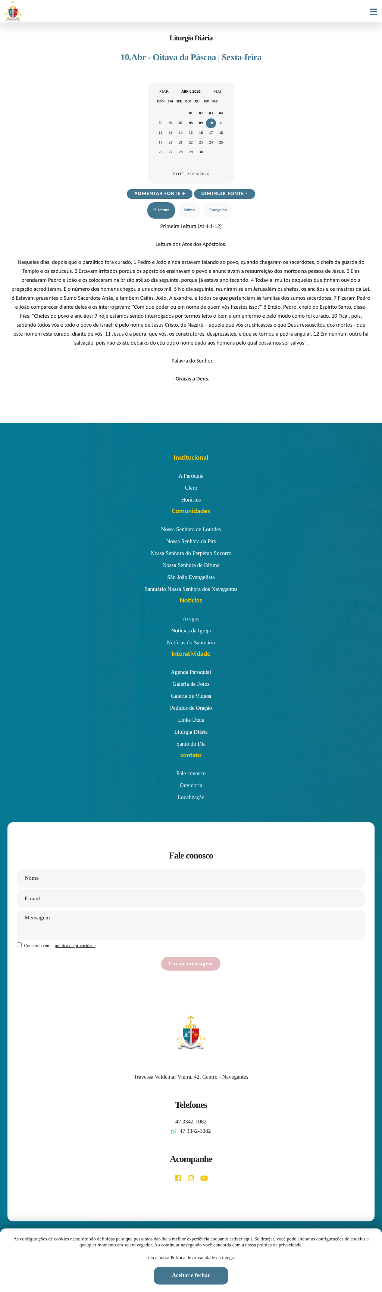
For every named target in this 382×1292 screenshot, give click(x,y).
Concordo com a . (60, 945)
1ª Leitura (161, 210)
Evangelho (218, 210)
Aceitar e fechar (191, 1276)
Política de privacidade (192, 1257)
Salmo (189, 210)
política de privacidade (75, 945)
